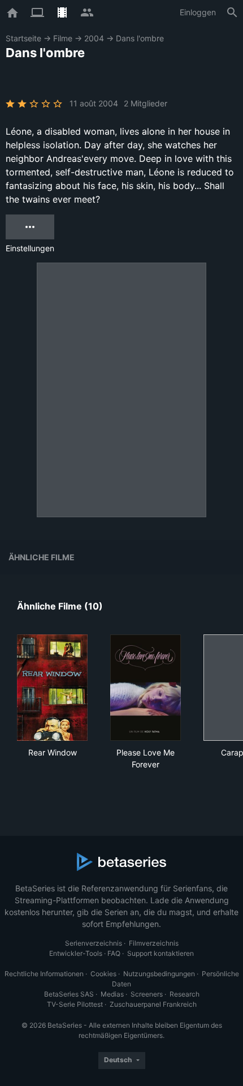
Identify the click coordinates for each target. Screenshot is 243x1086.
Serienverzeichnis (93, 943)
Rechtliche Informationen (44, 973)
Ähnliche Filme (41, 557)
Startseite (23, 38)
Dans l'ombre (140, 38)
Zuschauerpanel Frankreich (153, 1004)
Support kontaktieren (160, 953)
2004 (94, 38)
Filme (62, 38)
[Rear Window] (52, 687)
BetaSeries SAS (69, 994)
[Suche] (232, 12)
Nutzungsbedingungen (159, 973)
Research (184, 994)
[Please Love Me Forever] (145, 687)
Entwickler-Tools (75, 953)
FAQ (113, 953)
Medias (112, 994)
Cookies (103, 973)
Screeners (147, 994)
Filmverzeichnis (154, 943)
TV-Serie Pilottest (75, 1004)
